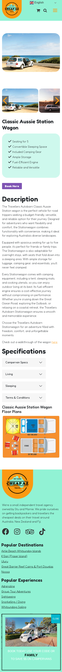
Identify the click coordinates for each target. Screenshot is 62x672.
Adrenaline (8, 586)
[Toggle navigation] (55, 10)
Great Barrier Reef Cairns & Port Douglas (27, 566)
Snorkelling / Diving (13, 602)
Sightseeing (8, 596)
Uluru (4, 561)
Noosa (5, 571)
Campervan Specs (17, 362)
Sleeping (11, 386)
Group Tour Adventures (16, 591)
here (54, 342)
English (39, 2)
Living (9, 374)
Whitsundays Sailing (13, 607)
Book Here (12, 186)
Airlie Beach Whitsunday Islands (21, 551)
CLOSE (56, 618)
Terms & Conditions (18, 397)
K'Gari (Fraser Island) (14, 556)
